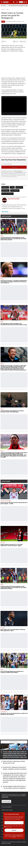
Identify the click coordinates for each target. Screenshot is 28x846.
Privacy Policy (18, 835)
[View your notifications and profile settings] (13, 2)
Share (5, 41)
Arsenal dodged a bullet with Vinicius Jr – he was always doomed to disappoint (14, 787)
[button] (2, 2)
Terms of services (17, 171)
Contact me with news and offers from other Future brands (14, 826)
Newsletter (24, 41)
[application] (14, 105)
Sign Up (14, 830)
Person (3, 9)
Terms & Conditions (12, 836)
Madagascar (5, 187)
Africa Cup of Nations (7, 193)
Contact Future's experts (7, 810)
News (3, 21)
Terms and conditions (7, 807)
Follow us (16, 41)
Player (7, 9)
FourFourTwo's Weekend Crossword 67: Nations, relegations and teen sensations (15, 768)
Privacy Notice (19, 172)
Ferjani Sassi (19, 187)
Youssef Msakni (15, 190)
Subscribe (21, 2)
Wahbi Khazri (5, 190)
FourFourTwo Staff (11, 21)
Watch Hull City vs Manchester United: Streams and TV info (14, 762)
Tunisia (12, 187)
